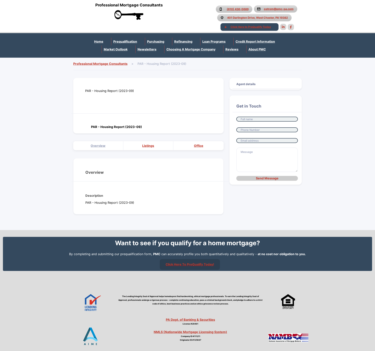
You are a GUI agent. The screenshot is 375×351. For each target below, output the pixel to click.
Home (98, 41)
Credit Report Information (255, 41)
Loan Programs (214, 41)
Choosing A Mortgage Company (190, 49)
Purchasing (155, 41)
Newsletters (147, 49)
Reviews (231, 49)
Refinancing (183, 41)
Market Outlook (116, 49)
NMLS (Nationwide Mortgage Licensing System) (190, 332)
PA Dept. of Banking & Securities (190, 320)
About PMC (257, 49)
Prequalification (125, 41)
